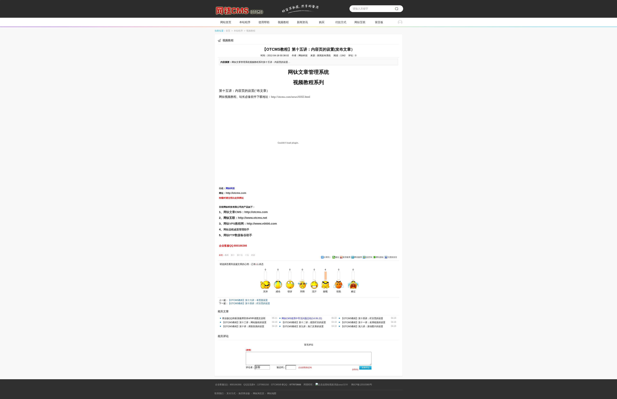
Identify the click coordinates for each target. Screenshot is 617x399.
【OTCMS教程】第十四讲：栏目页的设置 (249, 303)
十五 (247, 255)
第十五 (240, 255)
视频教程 (250, 30)
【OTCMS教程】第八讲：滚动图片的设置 (362, 326)
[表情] (248, 350)
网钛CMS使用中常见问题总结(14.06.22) (302, 318)
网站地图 (271, 393)
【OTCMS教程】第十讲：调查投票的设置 (243, 326)
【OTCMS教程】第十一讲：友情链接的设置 (363, 322)
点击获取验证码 (305, 367)
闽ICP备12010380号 (361, 384)
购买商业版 (244, 393)
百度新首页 (392, 257)
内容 (253, 255)
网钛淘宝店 (258, 393)
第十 (233, 255)
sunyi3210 (343, 384)
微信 (337, 257)
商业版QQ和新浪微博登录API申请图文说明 (243, 318)
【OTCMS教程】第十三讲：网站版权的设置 (244, 322)
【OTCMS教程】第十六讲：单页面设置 (248, 300)
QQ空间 (369, 257)
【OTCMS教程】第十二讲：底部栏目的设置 (304, 322)
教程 (227, 255)
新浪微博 (346, 257)
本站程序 (238, 30)
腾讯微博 (358, 257)
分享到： (327, 257)
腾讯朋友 (380, 257)
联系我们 (219, 393)
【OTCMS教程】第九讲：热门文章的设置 (303, 326)
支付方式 (231, 393)
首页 (228, 30)
